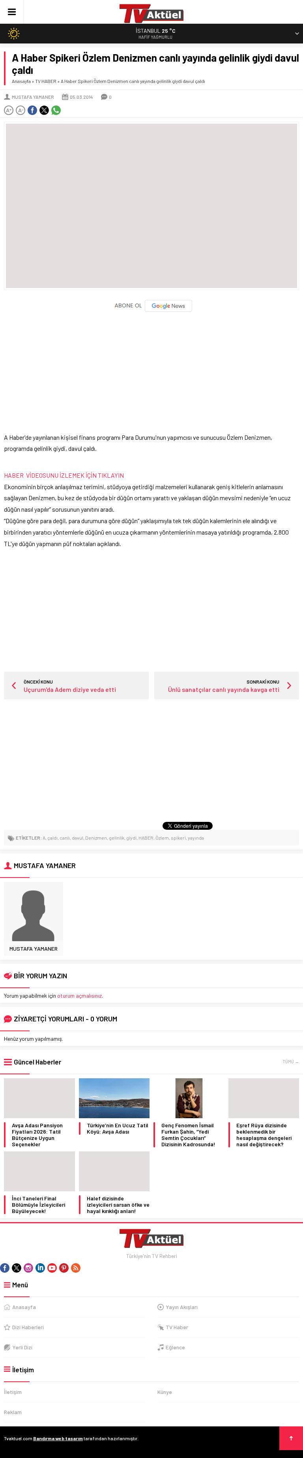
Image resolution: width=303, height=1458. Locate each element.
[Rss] (75, 1268)
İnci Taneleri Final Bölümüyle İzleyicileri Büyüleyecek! (38, 1204)
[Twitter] (16, 1268)
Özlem (162, 837)
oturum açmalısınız (79, 995)
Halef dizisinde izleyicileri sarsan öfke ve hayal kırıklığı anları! (118, 1204)
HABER (145, 837)
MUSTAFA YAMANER (33, 97)
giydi (131, 837)
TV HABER (45, 81)
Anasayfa (21, 81)
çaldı (52, 837)
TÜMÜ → (290, 1061)
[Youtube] (52, 1268)
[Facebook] (4, 1268)
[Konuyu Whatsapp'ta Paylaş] (56, 110)
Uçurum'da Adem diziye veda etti (70, 689)
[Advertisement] (151, 368)
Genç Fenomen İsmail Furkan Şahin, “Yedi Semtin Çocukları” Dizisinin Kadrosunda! (188, 1134)
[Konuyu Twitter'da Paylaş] (44, 110)
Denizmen (96, 837)
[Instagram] (28, 1268)
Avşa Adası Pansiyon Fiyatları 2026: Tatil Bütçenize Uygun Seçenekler (37, 1134)
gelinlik (116, 837)
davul (77, 837)
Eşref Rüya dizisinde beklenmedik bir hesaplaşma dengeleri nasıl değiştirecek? (264, 1134)
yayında (196, 837)
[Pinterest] (64, 1268)
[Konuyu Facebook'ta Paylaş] (32, 110)
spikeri (178, 837)
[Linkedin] (40, 1268)
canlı (65, 837)
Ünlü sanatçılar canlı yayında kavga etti (223, 689)
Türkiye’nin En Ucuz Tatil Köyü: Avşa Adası (117, 1128)
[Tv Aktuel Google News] (151, 310)
